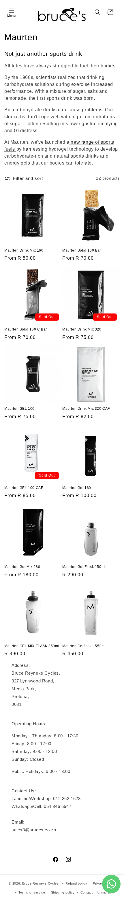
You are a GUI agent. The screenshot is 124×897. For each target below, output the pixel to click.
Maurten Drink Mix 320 (82, 329)
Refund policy (76, 883)
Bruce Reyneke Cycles (40, 883)
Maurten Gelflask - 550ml (84, 646)
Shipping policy (63, 892)
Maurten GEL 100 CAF (23, 488)
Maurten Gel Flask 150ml (84, 567)
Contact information (95, 892)
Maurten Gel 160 (76, 488)
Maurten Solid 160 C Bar (25, 329)
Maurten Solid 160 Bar (81, 250)
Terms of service (31, 892)
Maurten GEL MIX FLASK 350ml (31, 646)
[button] (11, 12)
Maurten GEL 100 (19, 409)
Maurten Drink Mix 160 (24, 250)
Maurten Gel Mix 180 (22, 567)
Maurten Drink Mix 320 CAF (86, 409)
